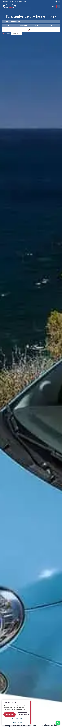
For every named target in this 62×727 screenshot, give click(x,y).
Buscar (31, 30)
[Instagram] (59, 1)
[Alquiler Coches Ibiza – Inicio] (9, 6)
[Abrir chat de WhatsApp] (58, 723)
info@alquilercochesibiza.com (20, 1)
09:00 (25, 26)
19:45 (53, 26)
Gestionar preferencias (16, 718)
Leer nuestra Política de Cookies (16, 722)
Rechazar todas (23, 714)
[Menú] (58, 6)
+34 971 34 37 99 (7, 1)
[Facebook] (56, 1)
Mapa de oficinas (17, 33)
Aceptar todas (9, 714)
